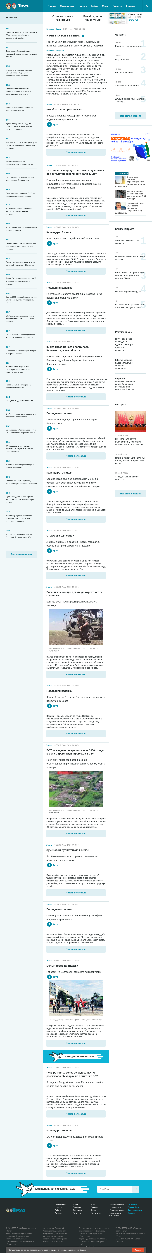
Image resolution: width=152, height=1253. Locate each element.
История (58, 1213)
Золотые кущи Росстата (127, 86)
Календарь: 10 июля (59, 1130)
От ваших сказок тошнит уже (63, 18)
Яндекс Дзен (133, 1207)
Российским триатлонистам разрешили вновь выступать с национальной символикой (18, 91)
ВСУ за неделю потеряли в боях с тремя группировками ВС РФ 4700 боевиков (20, 319)
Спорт (93, 1204)
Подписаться (135, 1189)
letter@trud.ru (90, 1247)
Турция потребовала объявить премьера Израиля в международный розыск (21, 54)
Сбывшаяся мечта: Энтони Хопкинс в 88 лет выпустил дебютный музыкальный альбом (21, 35)
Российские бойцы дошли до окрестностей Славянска (74, 594)
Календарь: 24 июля (59, 472)
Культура (130, 6)
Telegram (131, 1213)
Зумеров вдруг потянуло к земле (67, 850)
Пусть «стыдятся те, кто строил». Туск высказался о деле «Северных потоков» (21, 499)
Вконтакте (132, 1204)
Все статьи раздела (21, 554)
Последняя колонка (59, 287)
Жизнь (105, 6)
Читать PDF (133, 20)
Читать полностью (76, 152)
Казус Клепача (122, 59)
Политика (117, 6)
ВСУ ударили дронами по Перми (19, 401)
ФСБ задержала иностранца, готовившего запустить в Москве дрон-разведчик (19, 449)
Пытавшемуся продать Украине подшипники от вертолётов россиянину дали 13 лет (75, 172)
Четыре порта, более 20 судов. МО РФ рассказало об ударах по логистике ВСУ (72, 1074)
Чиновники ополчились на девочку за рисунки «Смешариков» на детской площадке (21, 145)
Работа (94, 6)
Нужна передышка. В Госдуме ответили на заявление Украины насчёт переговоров (19, 126)
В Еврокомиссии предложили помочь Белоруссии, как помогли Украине (130, 275)
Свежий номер (67, 6)
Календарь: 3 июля (58, 232)
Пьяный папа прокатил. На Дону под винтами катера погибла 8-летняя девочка (21, 246)
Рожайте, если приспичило (92, 18)
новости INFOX (122, 173)
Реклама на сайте (116, 1204)
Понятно (138, 1250)
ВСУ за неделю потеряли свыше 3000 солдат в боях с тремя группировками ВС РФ (75, 752)
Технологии (95, 1213)
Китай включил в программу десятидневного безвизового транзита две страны (17, 369)
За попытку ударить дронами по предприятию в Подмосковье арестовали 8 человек (19, 518)
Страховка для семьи (60, 535)
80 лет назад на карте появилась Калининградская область (67, 348)
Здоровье (95, 1207)
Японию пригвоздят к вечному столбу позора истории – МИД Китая (130, 461)
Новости (83, 6)
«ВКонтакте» (54, 651)
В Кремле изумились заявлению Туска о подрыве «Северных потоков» (19, 211)
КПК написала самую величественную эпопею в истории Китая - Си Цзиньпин (129, 442)
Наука (93, 1210)
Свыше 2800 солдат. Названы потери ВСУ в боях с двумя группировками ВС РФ (21, 300)
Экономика (77, 1210)
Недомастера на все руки (128, 291)
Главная (52, 6)
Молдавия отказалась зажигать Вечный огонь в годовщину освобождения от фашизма (19, 73)
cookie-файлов (79, 1250)
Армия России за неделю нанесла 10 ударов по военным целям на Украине (21, 281)
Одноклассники (135, 1210)
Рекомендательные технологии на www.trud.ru (117, 1213)
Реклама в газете (116, 1207)
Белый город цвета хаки (62, 965)
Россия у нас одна (124, 72)
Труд (55, 124)
